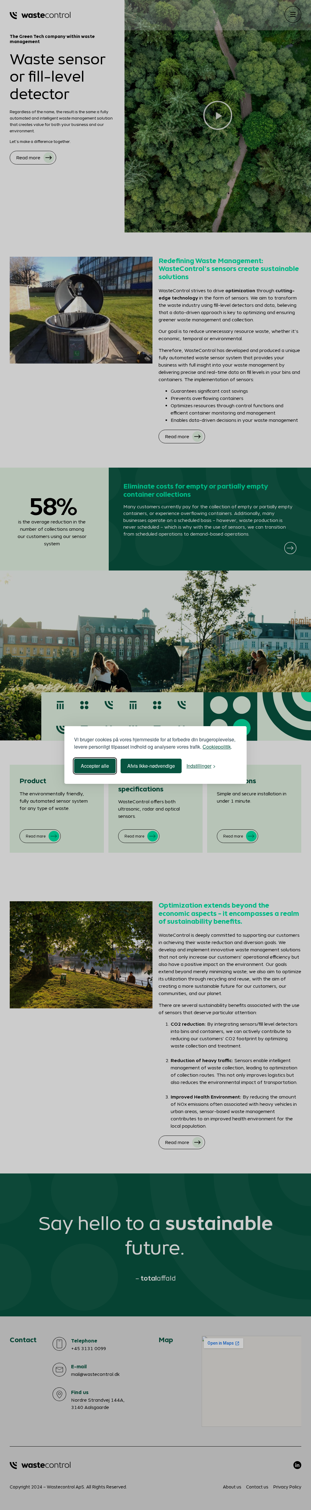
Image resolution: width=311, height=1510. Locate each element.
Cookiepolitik (217, 746)
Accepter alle (95, 765)
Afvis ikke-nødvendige (151, 765)
